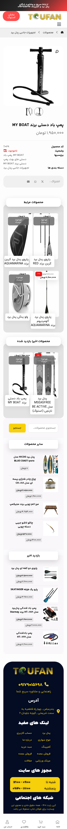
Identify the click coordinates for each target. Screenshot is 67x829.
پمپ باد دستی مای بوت (14, 157)
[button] (57, 52)
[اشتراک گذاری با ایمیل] (28, 181)
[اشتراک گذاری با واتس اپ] (35, 181)
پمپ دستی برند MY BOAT (14, 161)
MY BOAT (18, 155)
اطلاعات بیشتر (43, 252)
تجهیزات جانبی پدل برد (16, 168)
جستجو (17, 428)
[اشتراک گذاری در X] (42, 181)
